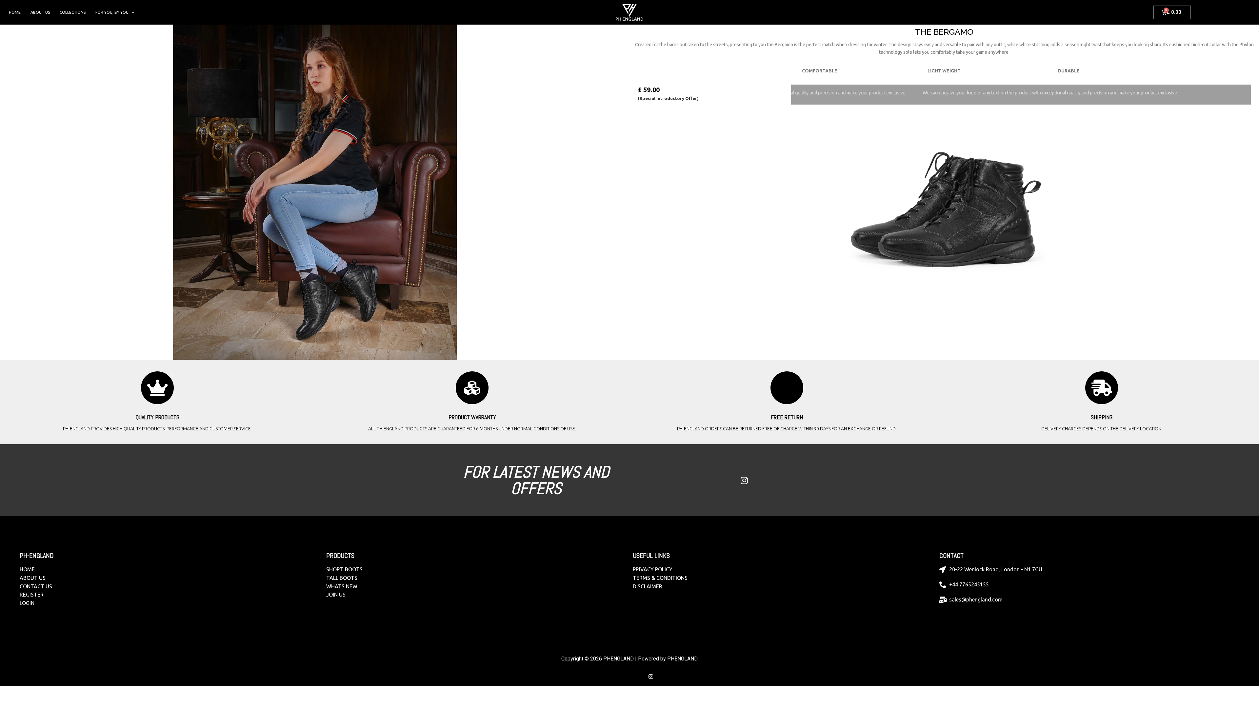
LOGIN (27, 603)
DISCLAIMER (647, 586)
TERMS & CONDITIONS (660, 578)
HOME (15, 12)
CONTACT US (36, 586)
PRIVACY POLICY (652, 569)
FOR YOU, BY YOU (112, 12)
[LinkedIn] (730, 480)
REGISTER (32, 595)
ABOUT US (40, 12)
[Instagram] (744, 480)
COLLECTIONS (73, 12)
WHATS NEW (341, 586)
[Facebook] (702, 480)
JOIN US (336, 595)
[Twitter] (716, 480)
